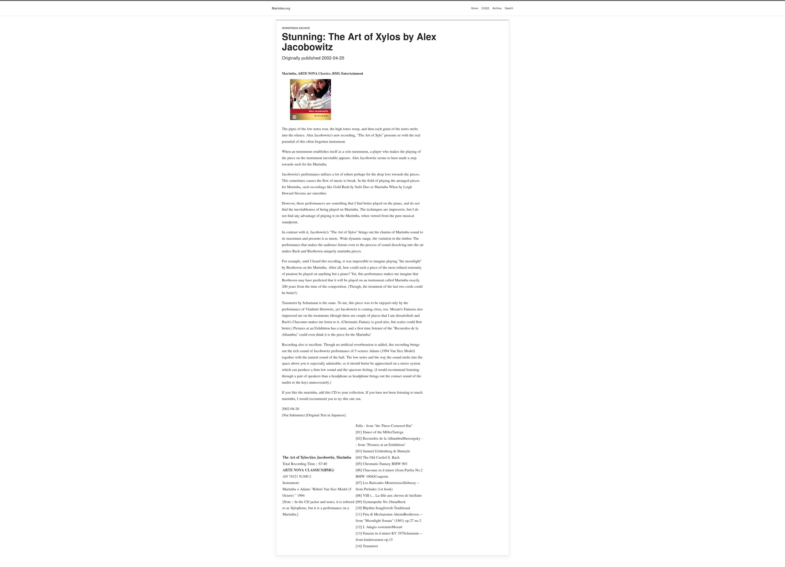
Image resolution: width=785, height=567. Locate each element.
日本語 (485, 8)
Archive (496, 8)
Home (474, 8)
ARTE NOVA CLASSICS (303, 470)
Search (509, 8)
